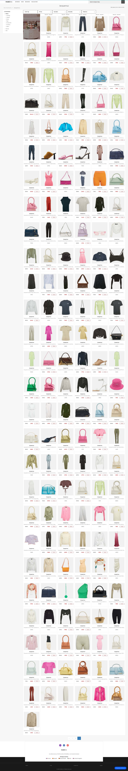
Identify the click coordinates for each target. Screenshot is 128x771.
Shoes (7, 19)
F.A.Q (51, 765)
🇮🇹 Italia (69, 758)
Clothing (8, 15)
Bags (7, 20)
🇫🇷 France (48, 758)
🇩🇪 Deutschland (62, 758)
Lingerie (8, 17)
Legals (101, 765)
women (17, 1)
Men (6, 30)
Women (7, 28)
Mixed (7, 13)
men (22, 1)
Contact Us (76, 765)
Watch (7, 26)
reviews (77, 753)
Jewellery (8, 24)
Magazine (35, 1)
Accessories (8, 22)
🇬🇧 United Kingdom (77, 758)
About (27, 765)
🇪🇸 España (54, 758)
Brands (27, 1)
